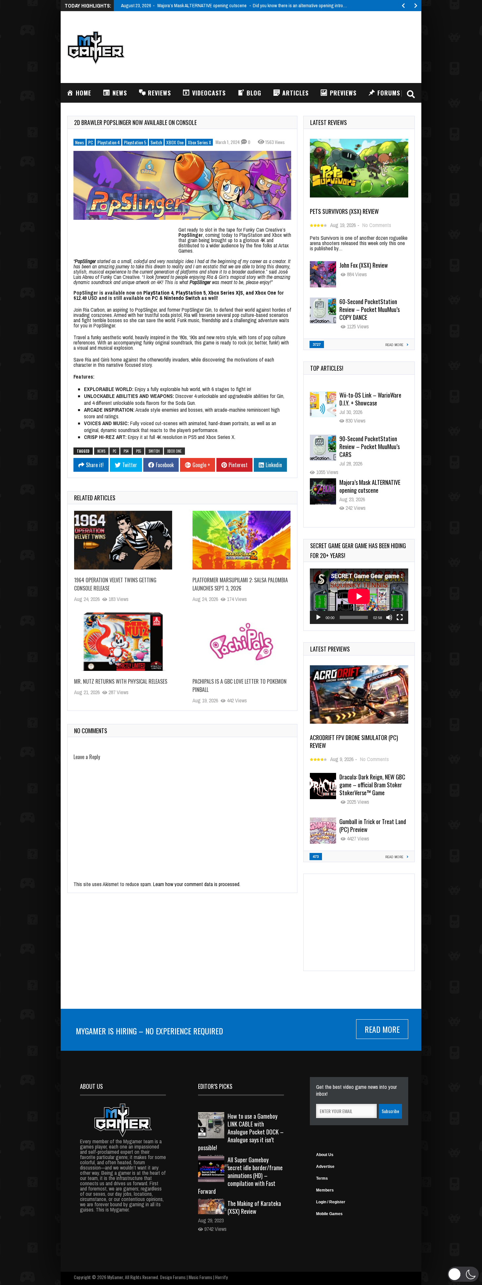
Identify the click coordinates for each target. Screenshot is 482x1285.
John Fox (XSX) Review (363, 265)
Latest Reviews (328, 122)
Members (325, 1190)
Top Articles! (326, 368)
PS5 (138, 451)
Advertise (325, 1166)
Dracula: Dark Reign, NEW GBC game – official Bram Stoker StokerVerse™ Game (372, 785)
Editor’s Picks (215, 1086)
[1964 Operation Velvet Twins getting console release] (123, 540)
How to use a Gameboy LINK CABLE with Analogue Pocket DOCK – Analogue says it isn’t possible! (241, 1132)
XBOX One (175, 142)
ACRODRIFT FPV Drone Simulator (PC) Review (354, 741)
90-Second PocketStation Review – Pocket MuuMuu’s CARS (369, 403)
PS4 (126, 451)
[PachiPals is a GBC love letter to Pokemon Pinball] (241, 641)
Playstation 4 (108, 142)
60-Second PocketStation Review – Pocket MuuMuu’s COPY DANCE (369, 309)
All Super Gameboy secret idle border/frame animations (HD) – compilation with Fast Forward (240, 1175)
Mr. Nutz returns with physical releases (120, 681)
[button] (463, 1274)
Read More (382, 1029)
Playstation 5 (135, 142)
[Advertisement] (295, 46)
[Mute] (389, 617)
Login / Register (330, 1202)
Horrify (221, 1277)
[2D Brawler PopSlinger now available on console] (182, 185)
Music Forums (200, 1277)
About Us (324, 1154)
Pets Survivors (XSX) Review (344, 211)
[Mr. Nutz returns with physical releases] (123, 641)
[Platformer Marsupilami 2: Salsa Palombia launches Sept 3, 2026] (241, 540)
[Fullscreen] (399, 617)
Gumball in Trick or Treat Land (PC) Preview (372, 825)
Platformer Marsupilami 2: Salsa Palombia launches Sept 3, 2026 (240, 584)
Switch (156, 142)
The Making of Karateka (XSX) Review (254, 1207)
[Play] (318, 617)
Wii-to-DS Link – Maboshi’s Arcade (369, 486)
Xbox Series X (199, 142)
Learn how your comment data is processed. (196, 884)
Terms (322, 1178)
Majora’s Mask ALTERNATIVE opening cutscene (369, 442)
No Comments (376, 225)
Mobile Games (329, 1214)
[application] (359, 596)
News (79, 142)
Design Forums (173, 1277)
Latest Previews (330, 649)
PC (90, 142)
